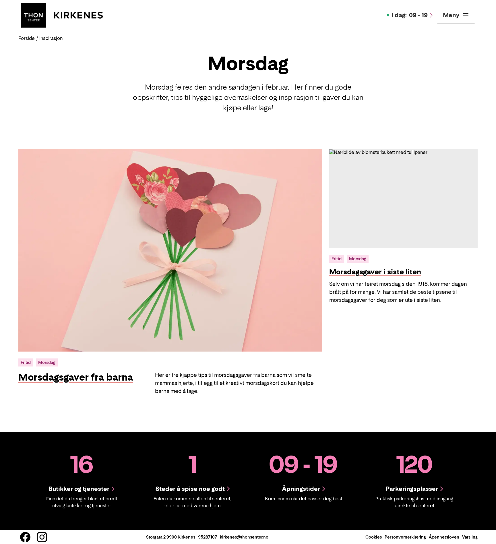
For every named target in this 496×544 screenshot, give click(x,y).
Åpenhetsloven (444, 537)
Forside (26, 38)
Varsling (470, 537)
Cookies (373, 537)
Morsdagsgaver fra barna (75, 377)
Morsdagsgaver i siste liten (375, 272)
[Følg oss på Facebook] (25, 537)
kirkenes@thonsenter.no (244, 537)
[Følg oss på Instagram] (42, 537)
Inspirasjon (51, 38)
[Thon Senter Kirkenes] (62, 15)
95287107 (207, 537)
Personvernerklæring (405, 537)
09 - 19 (410, 15)
